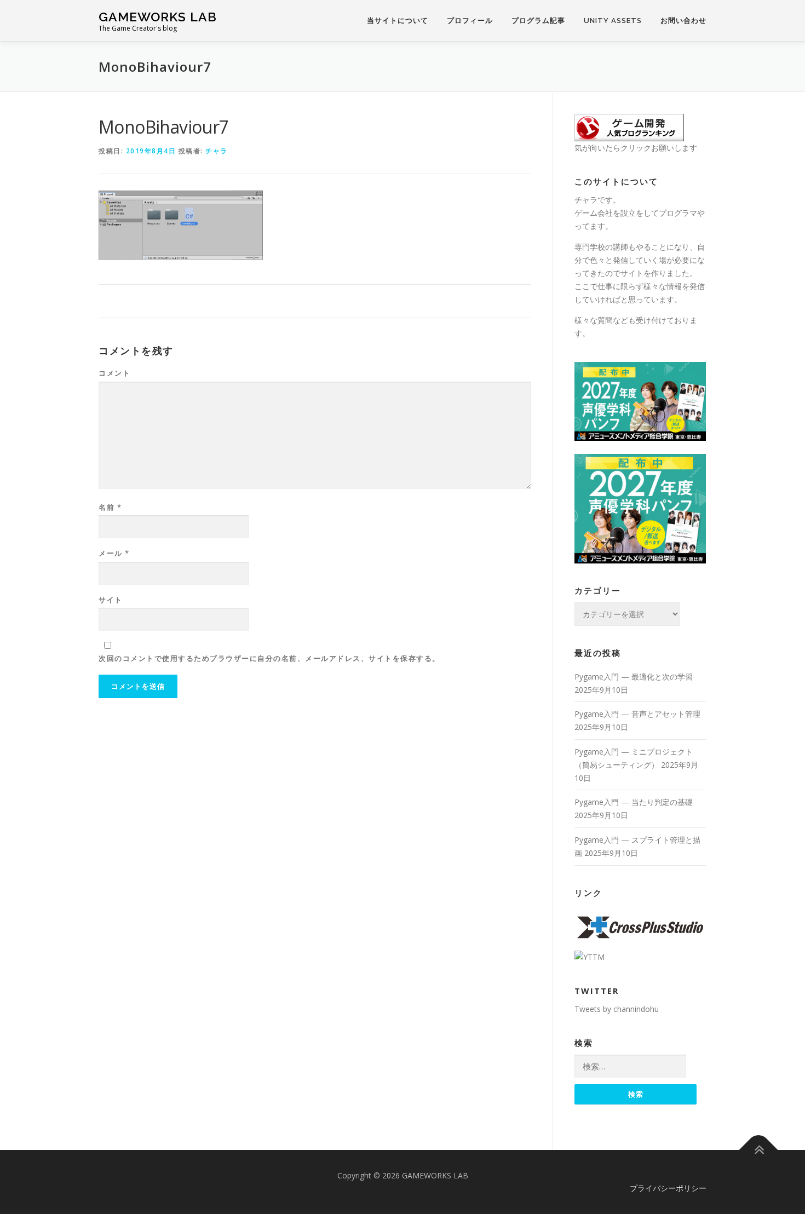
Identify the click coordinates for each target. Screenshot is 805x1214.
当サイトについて (397, 20)
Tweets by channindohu (616, 1009)
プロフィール (470, 20)
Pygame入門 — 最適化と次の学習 (633, 676)
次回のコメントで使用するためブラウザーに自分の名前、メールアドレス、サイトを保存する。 (269, 658)
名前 (110, 507)
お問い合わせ (683, 20)
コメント (114, 373)
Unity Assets (613, 20)
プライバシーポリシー (668, 1188)
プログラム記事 (538, 20)
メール (114, 553)
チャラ (216, 151)
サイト (111, 600)
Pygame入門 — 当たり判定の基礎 (633, 802)
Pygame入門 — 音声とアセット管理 (637, 714)
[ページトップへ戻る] (758, 1149)
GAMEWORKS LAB (158, 16)
